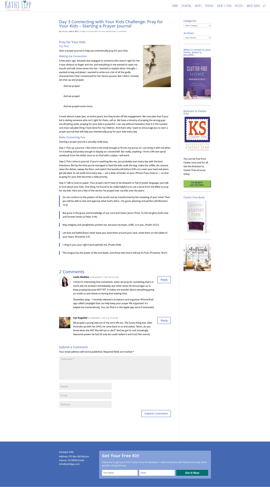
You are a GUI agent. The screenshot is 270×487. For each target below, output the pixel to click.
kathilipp (64, 31)
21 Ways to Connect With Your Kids (92, 31)
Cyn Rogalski (80, 317)
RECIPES (239, 6)
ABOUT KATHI (253, 6)
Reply (164, 280)
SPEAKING (187, 6)
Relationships (111, 31)
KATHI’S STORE (224, 6)
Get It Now (192, 473)
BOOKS (198, 6)
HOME (175, 6)
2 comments (122, 31)
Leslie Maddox (81, 277)
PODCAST (209, 6)
